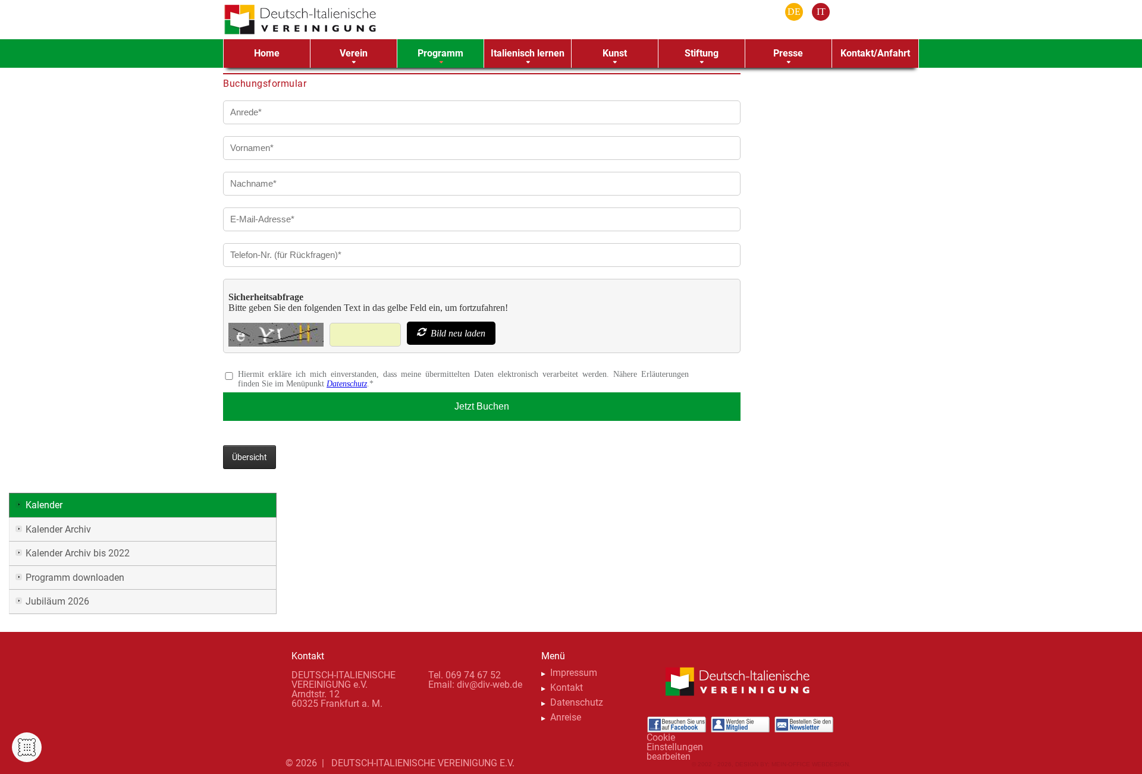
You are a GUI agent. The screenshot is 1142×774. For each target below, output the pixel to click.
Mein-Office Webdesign (810, 764)
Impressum (573, 672)
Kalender (44, 505)
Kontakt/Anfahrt (875, 53)
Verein (354, 53)
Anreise (565, 717)
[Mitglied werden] (740, 724)
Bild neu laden (456, 333)
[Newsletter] (803, 724)
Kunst (615, 53)
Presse (788, 53)
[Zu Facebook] (676, 724)
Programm (440, 53)
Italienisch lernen (527, 53)
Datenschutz (347, 383)
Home (267, 53)
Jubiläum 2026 (57, 601)
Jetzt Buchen (481, 406)
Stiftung (702, 53)
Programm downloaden (75, 577)
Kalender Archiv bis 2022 (78, 553)
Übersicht (249, 457)
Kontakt (566, 687)
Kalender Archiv (58, 529)
